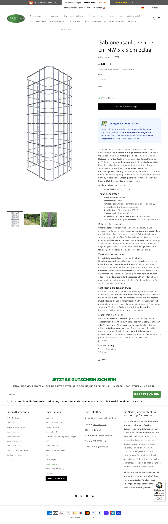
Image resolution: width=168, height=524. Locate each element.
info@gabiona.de (100, 446)
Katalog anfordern (14, 455)
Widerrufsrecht (52, 432)
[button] (39, 16)
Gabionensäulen (13, 432)
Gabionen (11, 422)
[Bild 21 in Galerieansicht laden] (49, 219)
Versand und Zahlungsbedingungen (61, 436)
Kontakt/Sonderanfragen (17, 450)
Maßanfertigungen (14, 418)
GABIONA (78, 518)
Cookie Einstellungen (55, 427)
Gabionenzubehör (14, 441)
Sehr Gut (90, 2)
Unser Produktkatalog (55, 469)
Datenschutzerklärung (55, 422)
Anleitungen (51, 459)
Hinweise (102, 2)
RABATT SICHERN (146, 394)
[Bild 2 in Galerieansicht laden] (32, 219)
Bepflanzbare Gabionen (17, 427)
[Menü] (163, 482)
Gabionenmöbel (13, 446)
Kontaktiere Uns (52, 446)
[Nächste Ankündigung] (114, 7)
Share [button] (103, 359)
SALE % (10, 459)
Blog (47, 455)
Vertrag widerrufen (56, 478)
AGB (47, 441)
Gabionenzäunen (132, 444)
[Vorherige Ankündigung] (54, 7)
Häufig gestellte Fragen (55, 450)
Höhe (100, 74)
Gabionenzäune (13, 436)
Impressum (50, 418)
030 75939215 (99, 441)
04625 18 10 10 (99, 424)
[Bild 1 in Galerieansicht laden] (15, 219)
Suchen (49, 473)
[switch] (159, 498)
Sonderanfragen (52, 464)
